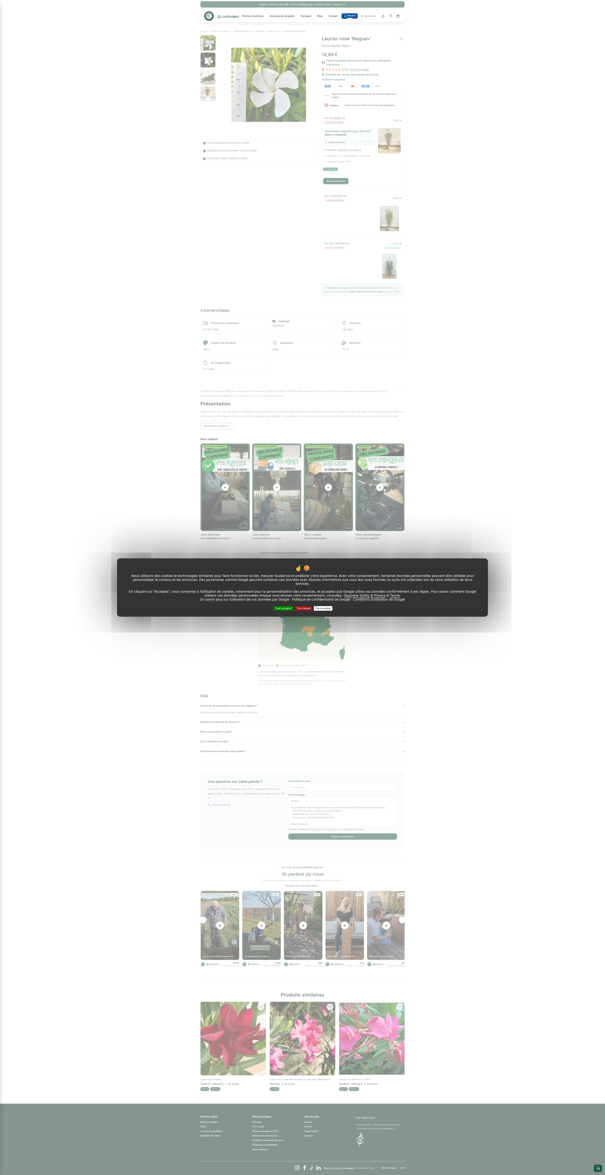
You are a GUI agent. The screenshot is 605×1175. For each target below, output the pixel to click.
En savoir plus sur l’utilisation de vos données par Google (244, 599)
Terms (395, 595)
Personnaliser (323, 608)
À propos (306, 15)
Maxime (351, 15)
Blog (320, 15)
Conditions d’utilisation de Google (379, 599)
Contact (333, 15)
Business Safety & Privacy (364, 595)
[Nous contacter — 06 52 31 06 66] (598, 1168)
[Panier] (398, 16)
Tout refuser (304, 608)
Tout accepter (283, 608)
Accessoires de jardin (282, 15)
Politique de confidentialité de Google (321, 599)
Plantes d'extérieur (253, 15)
